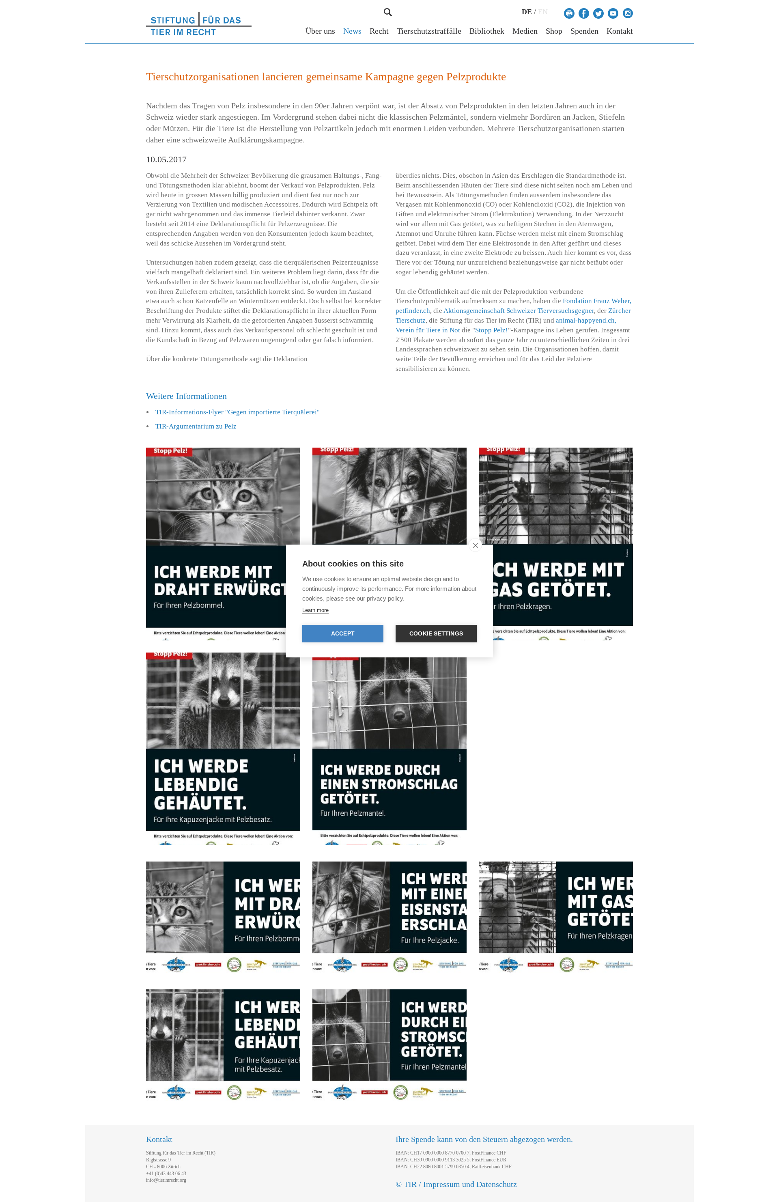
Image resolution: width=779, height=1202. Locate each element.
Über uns (320, 31)
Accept (343, 634)
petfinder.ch (413, 311)
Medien (525, 31)
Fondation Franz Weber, (597, 301)
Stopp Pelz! (491, 330)
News (352, 31)
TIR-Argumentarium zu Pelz (196, 426)
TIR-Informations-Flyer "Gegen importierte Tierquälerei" (237, 412)
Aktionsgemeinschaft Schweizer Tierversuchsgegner (518, 311)
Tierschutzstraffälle (429, 31)
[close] (475, 545)
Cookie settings (436, 634)
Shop (554, 31)
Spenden (584, 31)
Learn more (315, 610)
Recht (379, 31)
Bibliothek (486, 31)
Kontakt (620, 31)
